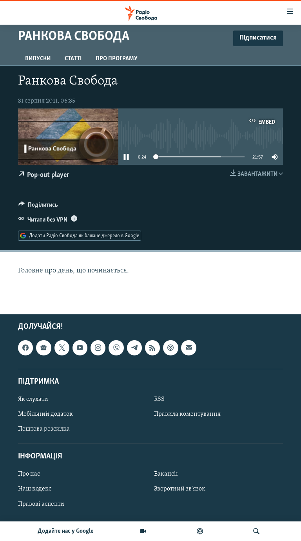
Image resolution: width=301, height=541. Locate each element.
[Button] (38, 206)
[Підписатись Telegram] (134, 348)
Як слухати (33, 399)
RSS (159, 399)
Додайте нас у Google (66, 531)
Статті (73, 59)
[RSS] (152, 348)
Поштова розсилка (44, 429)
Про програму (117, 59)
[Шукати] (256, 531)
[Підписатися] (188, 348)
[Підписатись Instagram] (98, 348)
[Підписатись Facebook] (25, 348)
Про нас (29, 474)
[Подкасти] (200, 531)
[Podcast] (170, 348)
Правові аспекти (41, 504)
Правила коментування (187, 414)
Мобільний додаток (45, 414)
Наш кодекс (34, 489)
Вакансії (166, 474)
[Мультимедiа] (143, 531)
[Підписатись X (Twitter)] (61, 348)
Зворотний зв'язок (179, 489)
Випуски (38, 59)
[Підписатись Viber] (116, 348)
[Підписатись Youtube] (80, 348)
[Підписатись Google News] (43, 348)
